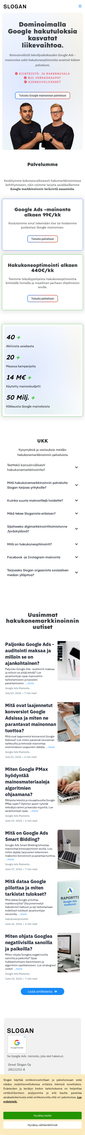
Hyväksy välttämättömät (43, 1125)
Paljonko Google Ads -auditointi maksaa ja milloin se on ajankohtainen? (29, 653)
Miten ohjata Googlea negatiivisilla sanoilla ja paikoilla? (28, 942)
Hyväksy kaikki (43, 1115)
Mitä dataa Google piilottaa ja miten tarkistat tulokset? (25, 887)
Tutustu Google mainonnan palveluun (42, 95)
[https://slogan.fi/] (15, 6)
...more (29, 683)
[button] (79, 6)
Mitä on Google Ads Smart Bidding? (26, 836)
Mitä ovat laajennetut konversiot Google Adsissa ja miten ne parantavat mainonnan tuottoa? (30, 718)
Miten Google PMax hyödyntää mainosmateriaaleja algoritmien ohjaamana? (27, 781)
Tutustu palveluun (42, 238)
